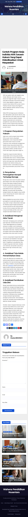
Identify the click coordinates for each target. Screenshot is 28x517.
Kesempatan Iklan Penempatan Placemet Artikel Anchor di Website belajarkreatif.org (14, 510)
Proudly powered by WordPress (9, 498)
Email (3, 394)
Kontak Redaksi (11, 514)
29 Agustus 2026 (8, 435)
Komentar (5, 360)
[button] (23, 14)
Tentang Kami (17, 514)
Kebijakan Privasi (14, 506)
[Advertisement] (14, 30)
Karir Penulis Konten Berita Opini (20, 503)
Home (2, 503)
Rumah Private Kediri (11, 434)
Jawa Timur (9, 431)
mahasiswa (10, 265)
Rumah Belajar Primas (11, 478)
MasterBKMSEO (12, 66)
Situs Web (4, 402)
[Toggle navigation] (13, 14)
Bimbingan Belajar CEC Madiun (12, 462)
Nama (3, 387)
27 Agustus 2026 (8, 480)
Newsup (22, 498)
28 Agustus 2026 (8, 450)
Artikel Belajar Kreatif (8, 503)
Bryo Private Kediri (10, 448)
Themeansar (13, 499)
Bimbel (5, 431)
